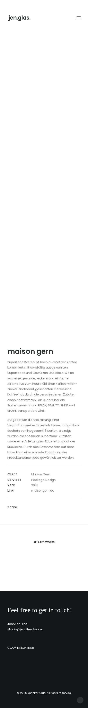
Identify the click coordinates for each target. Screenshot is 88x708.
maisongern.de (42, 490)
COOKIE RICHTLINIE (20, 647)
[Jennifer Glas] (19, 18)
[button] (78, 18)
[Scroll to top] (80, 700)
